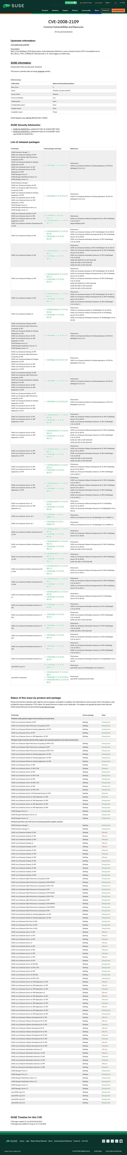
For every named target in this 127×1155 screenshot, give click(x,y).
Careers (22, 1141)
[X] (112, 1141)
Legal (27, 1141)
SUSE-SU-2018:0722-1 (21, 131)
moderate (41, 71)
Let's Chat (85, 1141)
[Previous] (58, 32)
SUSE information (21, 62)
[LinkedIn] (116, 1141)
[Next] (70, 32)
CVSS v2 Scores (16, 79)
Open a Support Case (15, 1151)
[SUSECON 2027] (71, 2)
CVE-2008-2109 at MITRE (20, 45)
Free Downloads (118, 10)
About (50, 1141)
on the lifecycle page (47, 707)
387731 (28, 118)
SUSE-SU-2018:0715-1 (21, 129)
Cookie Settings (98, 1151)
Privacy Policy (109, 1151)
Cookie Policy (118, 1151)
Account (99, 2)
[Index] (65, 32)
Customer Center (87, 2)
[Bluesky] (121, 1141)
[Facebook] (107, 1141)
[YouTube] (103, 1141)
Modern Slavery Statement (39, 1141)
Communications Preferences (63, 1141)
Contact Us (105, 10)
